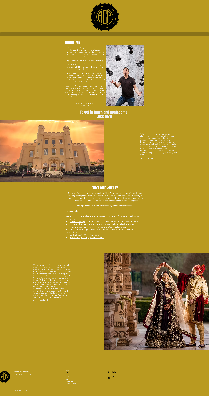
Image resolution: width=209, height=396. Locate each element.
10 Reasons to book (69, 384)
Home (67, 370)
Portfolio (68, 377)
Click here (104, 116)
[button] (101, 34)
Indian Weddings (77, 221)
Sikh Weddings (76, 224)
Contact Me (69, 381)
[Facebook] (113, 377)
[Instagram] (109, 377)
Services (68, 375)
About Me (69, 373)
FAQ (67, 379)
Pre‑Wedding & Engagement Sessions (87, 237)
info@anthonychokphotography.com (23, 379)
